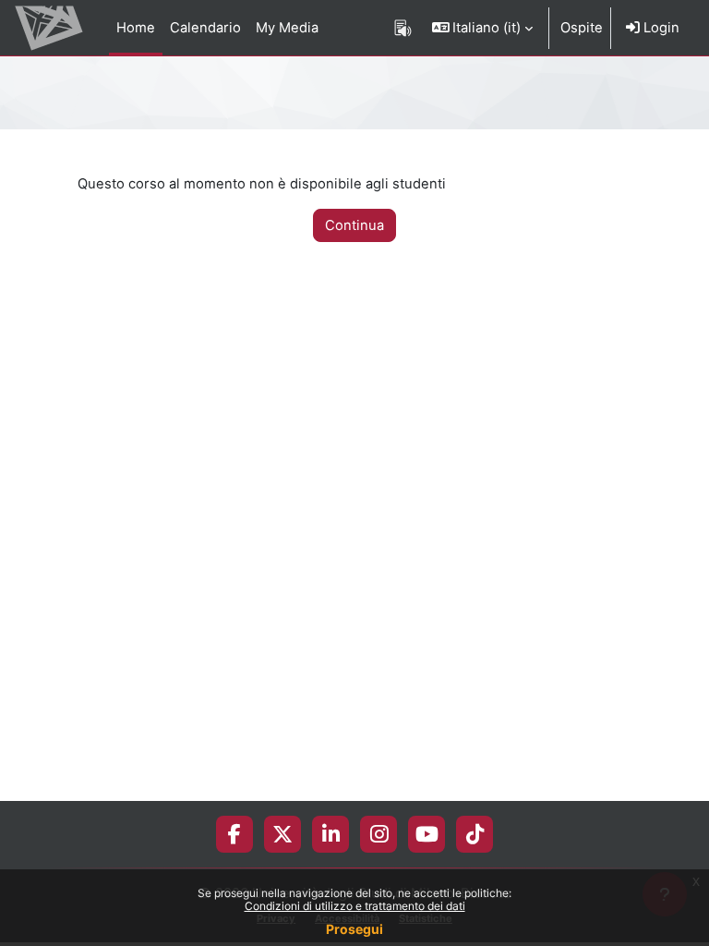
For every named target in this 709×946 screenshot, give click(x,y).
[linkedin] (331, 834)
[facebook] (234, 834)
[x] (282, 834)
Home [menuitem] (135, 27)
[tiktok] (475, 834)
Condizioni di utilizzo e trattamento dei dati (355, 906)
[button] (483, 27)
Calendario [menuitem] (205, 27)
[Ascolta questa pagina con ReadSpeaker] (403, 27)
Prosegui (354, 929)
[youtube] (427, 834)
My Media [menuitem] (287, 27)
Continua (354, 225)
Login (659, 27)
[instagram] (379, 834)
